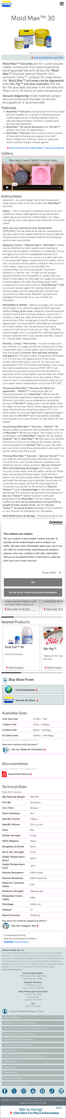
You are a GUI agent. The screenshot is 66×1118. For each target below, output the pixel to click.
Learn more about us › (12, 969)
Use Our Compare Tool (24, 925)
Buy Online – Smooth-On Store (19, 1023)
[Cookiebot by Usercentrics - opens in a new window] (49, 523)
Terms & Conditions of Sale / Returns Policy (25, 1028)
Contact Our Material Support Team (26, 1011)
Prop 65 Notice (16, 942)
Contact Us (9, 1067)
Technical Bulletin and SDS (48, 57)
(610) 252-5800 (34, 994)
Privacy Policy (10, 1050)
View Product (14, 667)
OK (33, 582)
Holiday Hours (10, 1061)
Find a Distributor (26, 689)
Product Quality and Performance (20, 1034)
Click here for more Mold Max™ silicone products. (37, 147)
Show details (49, 572)
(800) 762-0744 (34, 999)
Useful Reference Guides (16, 1083)
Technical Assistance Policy (17, 1045)
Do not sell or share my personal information (33, 592)
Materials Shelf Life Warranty (18, 1039)
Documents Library (20, 773)
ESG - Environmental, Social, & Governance (24, 1056)
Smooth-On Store (27, 700)
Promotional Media (13, 1078)
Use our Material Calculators (28, 749)
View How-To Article (17, 608)
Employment (10, 1072)
